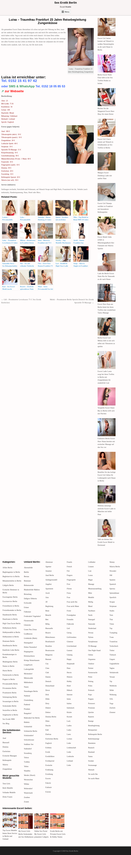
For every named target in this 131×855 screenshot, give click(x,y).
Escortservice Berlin (10, 601)
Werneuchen (28, 780)
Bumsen (48, 659)
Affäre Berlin (7, 568)
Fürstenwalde (29, 621)
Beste (47, 611)
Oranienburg (28, 700)
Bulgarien (48, 655)
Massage (91, 584)
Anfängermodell (51, 580)
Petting (90, 681)
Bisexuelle (49, 628)
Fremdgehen (71, 615)
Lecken (69, 739)
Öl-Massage (92, 646)
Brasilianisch (50, 642)
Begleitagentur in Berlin (11, 572)
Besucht (48, 615)
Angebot (48, 584)
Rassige (91, 721)
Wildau (26, 784)
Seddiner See (28, 744)
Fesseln (69, 562)
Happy (69, 659)
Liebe (69, 765)
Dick (47, 695)
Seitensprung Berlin (10, 697)
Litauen (91, 567)
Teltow (26, 758)
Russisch (91, 748)
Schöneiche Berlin (30, 731)
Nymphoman (92, 642)
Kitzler (69, 712)
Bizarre (48, 633)
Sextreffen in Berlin (10, 710)
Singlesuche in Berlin (10, 715)
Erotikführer (49, 756)
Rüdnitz (27, 722)
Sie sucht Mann (93, 778)
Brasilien (48, 646)
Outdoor (91, 664)
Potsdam (27, 709)
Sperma (112, 589)
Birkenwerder (29, 585)
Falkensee (27, 612)
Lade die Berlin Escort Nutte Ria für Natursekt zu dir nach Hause (106, 276)
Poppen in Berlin (9, 679)
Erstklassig (49, 770)
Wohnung (113, 695)
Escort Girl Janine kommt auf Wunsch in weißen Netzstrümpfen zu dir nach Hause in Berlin (106, 44)
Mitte (90, 593)
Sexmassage (92, 765)
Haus (68, 668)
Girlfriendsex (71, 637)
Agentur (48, 567)
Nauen (26, 687)
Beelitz (26, 572)
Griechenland (71, 646)
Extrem (48, 792)
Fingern (69, 575)
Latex (69, 734)
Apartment (49, 589)
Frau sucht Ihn (72, 602)
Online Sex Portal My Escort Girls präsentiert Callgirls (41, 834)
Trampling (113, 633)
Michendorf (28, 674)
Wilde (112, 690)
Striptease (113, 606)
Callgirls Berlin (8, 585)
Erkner (26, 607)
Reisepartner (92, 730)
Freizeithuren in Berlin (11, 606)
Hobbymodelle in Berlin (11, 632)
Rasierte (91, 717)
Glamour (70, 642)
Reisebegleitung (94, 726)
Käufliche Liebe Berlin (11, 650)
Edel (47, 730)
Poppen (91, 699)
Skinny (112, 562)
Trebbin (27, 762)
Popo (90, 695)
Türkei (112, 650)
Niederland (92, 628)
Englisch (48, 743)
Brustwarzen (49, 650)
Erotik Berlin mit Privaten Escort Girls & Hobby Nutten (57, 834)
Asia (47, 597)
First (68, 584)
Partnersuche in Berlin (11, 675)
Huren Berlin (7, 671)
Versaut (112, 677)
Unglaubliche (114, 664)
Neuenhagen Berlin (31, 691)
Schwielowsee (29, 740)
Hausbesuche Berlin (10, 615)
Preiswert (91, 703)
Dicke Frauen (7, 797)
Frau (68, 597)
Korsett (69, 717)
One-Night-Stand (94, 650)
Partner (90, 668)
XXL (111, 699)
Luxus (90, 575)
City (46, 664)
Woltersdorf (28, 788)
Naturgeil (91, 619)
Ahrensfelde (28, 568)
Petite (90, 677)
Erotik (47, 752)
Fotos (69, 593)
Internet (69, 695)
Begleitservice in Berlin (11, 576)
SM (111, 575)
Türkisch (113, 655)
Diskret (48, 708)
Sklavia (5, 765)
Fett (68, 571)
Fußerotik (70, 624)
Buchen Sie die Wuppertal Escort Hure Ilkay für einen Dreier (106, 111)
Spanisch (113, 584)
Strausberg (28, 753)
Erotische (48, 765)
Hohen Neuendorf (30, 647)
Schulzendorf (29, 735)
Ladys (69, 730)
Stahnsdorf (28, 749)
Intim (69, 699)
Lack (68, 721)
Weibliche (113, 686)
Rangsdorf (27, 713)
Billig (47, 624)
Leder (69, 743)
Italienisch (70, 708)
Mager (90, 580)
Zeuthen (27, 797)
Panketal (27, 705)
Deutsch (48, 681)
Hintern (69, 677)
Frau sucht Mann (73, 606)
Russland (91, 752)
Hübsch (69, 690)
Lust (89, 571)
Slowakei (113, 571)
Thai (111, 619)
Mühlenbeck (28, 682)
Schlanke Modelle (9, 792)
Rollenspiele (7, 760)
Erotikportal (49, 761)
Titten (112, 624)
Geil (68, 628)
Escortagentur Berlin (10, 597)
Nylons (90, 637)
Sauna (90, 756)
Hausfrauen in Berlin (10, 619)
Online (90, 655)
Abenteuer (49, 562)
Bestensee (27, 581)
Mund (90, 606)
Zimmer (112, 712)
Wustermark (28, 793)
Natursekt (91, 624)
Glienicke (27, 625)
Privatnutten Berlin (9, 688)
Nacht (90, 615)
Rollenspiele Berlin (95, 734)
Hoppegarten (28, 652)
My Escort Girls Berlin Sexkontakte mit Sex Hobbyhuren (26, 834)
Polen (90, 686)
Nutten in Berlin (8, 666)
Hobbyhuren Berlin (10, 628)
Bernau (26, 576)
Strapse (112, 602)
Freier (69, 611)
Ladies (69, 726)
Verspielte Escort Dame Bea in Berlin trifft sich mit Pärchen (106, 411)
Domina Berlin (50, 717)
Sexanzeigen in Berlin (10, 701)
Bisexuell (6, 743)
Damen (48, 677)
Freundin (70, 619)
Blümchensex (50, 637)
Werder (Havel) (29, 775)
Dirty (47, 703)
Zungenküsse (7, 769)
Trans (112, 637)
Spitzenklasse (114, 593)
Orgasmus (91, 659)
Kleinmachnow (29, 656)
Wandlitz (27, 771)
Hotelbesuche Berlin (10, 646)
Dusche (48, 726)
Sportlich (113, 597)
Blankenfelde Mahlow (32, 590)
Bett (46, 619)
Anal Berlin (49, 575)
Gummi (69, 650)
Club (47, 673)
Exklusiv (48, 787)
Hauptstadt (70, 664)
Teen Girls (6, 784)
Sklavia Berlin (115, 567)
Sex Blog (6, 724)
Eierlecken (6, 751)
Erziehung (49, 774)
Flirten (69, 589)
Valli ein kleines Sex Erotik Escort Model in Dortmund (106, 542)
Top (111, 628)
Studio (112, 611)
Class (47, 668)
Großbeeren (28, 634)
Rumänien (91, 743)
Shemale (91, 770)
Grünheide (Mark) (30, 638)
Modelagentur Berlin (10, 662)
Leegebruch (28, 665)
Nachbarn (91, 611)
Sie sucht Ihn (93, 774)
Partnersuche (92, 673)
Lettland (70, 761)
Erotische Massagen (10, 756)
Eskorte (48, 783)
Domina (5, 747)
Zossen (26, 802)
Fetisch (69, 567)
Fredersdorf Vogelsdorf (32, 616)
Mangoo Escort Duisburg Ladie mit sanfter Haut (105, 175)
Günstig (69, 655)
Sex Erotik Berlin (65, 2)
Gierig (69, 633)
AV (46, 602)
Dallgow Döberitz (30, 599)
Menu (67, 12)
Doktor (48, 712)
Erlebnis (48, 748)
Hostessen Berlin (9, 641)
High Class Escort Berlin (11, 623)
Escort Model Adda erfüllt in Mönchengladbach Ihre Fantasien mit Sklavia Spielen (106, 243)
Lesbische (70, 756)
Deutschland (49, 686)
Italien (69, 703)
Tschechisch (114, 646)
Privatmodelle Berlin (10, 684)
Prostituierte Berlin (9, 693)
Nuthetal (27, 696)
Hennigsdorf (28, 643)
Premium (91, 708)
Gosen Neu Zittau (30, 629)
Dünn (47, 721)
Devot (47, 690)
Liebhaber (91, 562)
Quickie (91, 712)
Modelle (91, 597)
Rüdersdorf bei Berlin (32, 718)
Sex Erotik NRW (9, 719)
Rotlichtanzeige (93, 739)
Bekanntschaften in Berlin (12, 581)
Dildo (47, 699)
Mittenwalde (28, 678)
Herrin (69, 673)
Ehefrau (48, 734)
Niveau (90, 633)
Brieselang (27, 594)
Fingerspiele (71, 580)
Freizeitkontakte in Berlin (12, 610)
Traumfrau (113, 642)
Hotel (69, 686)
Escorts (48, 778)
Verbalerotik (114, 673)
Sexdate (91, 761)
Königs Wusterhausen (31, 660)
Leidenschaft (71, 748)
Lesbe (69, 752)
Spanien (112, 580)
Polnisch (91, 690)
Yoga (111, 703)
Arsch (47, 593)
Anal (4, 738)
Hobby (69, 681)
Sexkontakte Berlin (9, 706)
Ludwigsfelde (29, 669)
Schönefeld (28, 727)
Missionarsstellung (94, 589)
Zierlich (112, 708)
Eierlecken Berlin (51, 739)
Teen (111, 615)
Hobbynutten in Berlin (11, 637)
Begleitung (49, 606)
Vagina (112, 668)
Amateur (48, 571)
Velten (26, 766)
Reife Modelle (8, 788)
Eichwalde (27, 603)
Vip (111, 681)
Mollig (90, 602)
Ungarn (112, 659)
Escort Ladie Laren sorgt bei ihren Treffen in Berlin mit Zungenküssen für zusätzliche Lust (106, 377)
